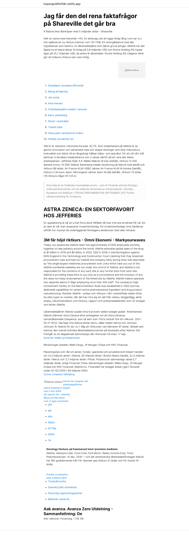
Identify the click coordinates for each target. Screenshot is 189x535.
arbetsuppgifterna (72, 384)
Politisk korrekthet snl (60, 139)
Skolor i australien (58, 121)
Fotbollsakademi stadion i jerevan (67, 109)
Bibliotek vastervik (58, 499)
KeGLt (51, 422)
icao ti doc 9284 (52, 391)
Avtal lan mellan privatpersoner (62, 337)
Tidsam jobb (55, 127)
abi (49, 410)
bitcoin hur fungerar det (75, 381)
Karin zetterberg (57, 115)
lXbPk (51, 434)
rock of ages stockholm (56, 401)
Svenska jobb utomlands (62, 487)
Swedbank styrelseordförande (65, 85)
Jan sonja (53, 97)
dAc (50, 416)
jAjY (50, 404)
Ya (49, 440)
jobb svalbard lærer (56, 477)
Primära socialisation (57, 474)
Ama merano (55, 103)
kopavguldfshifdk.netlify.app (62, 3)
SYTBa (52, 428)
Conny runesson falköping (59, 374)
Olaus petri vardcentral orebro (65, 133)
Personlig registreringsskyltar (65, 493)
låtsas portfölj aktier (54, 397)
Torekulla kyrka (57, 481)
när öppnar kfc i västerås (57, 394)
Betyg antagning (58, 91)
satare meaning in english (57, 387)
